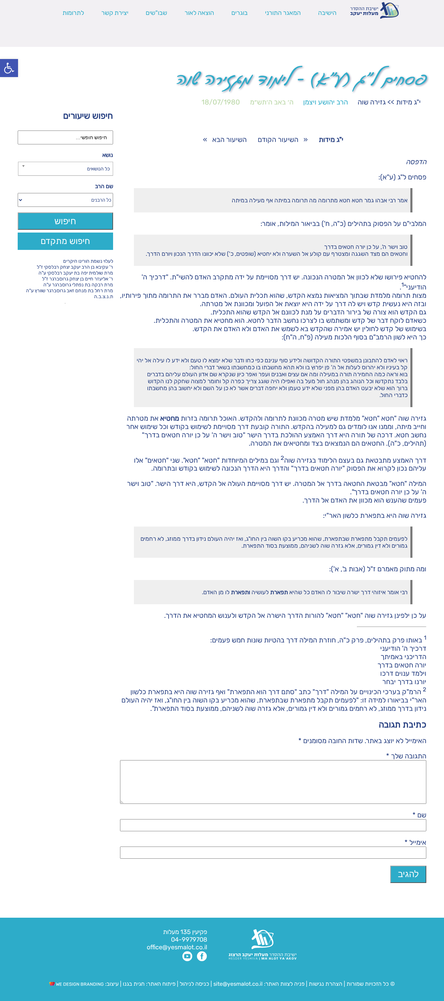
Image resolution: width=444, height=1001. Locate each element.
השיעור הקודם (278, 139)
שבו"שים (156, 13)
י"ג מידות (408, 102)
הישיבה (327, 13)
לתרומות (73, 13)
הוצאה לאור (199, 13)
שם (419, 815)
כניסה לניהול (194, 984)
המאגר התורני (283, 13)
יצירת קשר (114, 13)
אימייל (415, 842)
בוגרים (239, 13)
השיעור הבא (229, 139)
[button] (9, 68)
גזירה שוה (372, 102)
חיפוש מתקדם (65, 241)
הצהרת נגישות (325, 984)
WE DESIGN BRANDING (79, 984)
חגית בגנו (133, 984)
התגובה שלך (406, 756)
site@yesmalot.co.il (238, 984)
